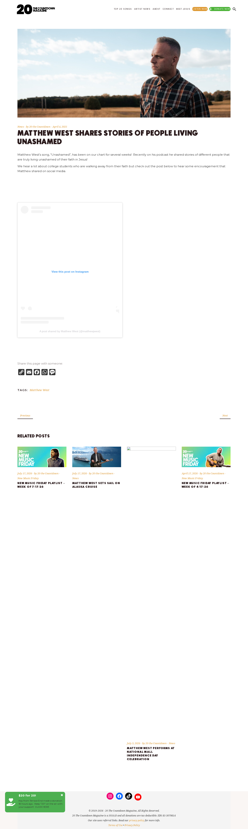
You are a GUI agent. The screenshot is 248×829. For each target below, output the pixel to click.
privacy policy (136, 820)
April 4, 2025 (60, 126)
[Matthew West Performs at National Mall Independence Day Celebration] (151, 592)
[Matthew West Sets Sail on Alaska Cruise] (96, 457)
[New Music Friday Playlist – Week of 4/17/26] (206, 457)
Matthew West (39, 390)
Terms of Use (115, 825)
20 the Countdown (40, 126)
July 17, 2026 (25, 473)
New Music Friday (28, 478)
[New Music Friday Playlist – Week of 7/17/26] (41, 457)
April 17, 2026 (190, 473)
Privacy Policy (132, 825)
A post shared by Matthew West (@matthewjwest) (70, 331)
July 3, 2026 (134, 743)
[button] (234, 9)
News (20, 126)
